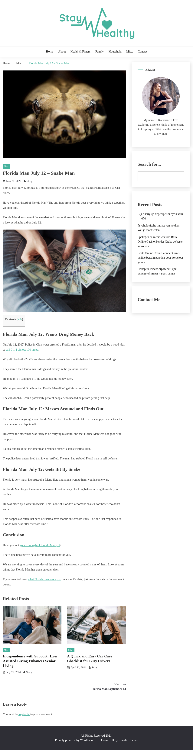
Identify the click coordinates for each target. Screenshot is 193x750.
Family (99, 51)
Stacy (29, 181)
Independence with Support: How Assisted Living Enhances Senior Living (30, 661)
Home (49, 51)
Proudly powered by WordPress (74, 740)
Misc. (129, 51)
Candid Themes (128, 740)
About (62, 51)
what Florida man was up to (44, 579)
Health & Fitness (80, 51)
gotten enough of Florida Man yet (40, 545)
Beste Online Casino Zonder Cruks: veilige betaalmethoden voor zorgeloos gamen (160, 257)
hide (20, 319)
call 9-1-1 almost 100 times (22, 349)
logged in (24, 714)
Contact (142, 51)
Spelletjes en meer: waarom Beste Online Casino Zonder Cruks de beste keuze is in (160, 241)
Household (115, 51)
